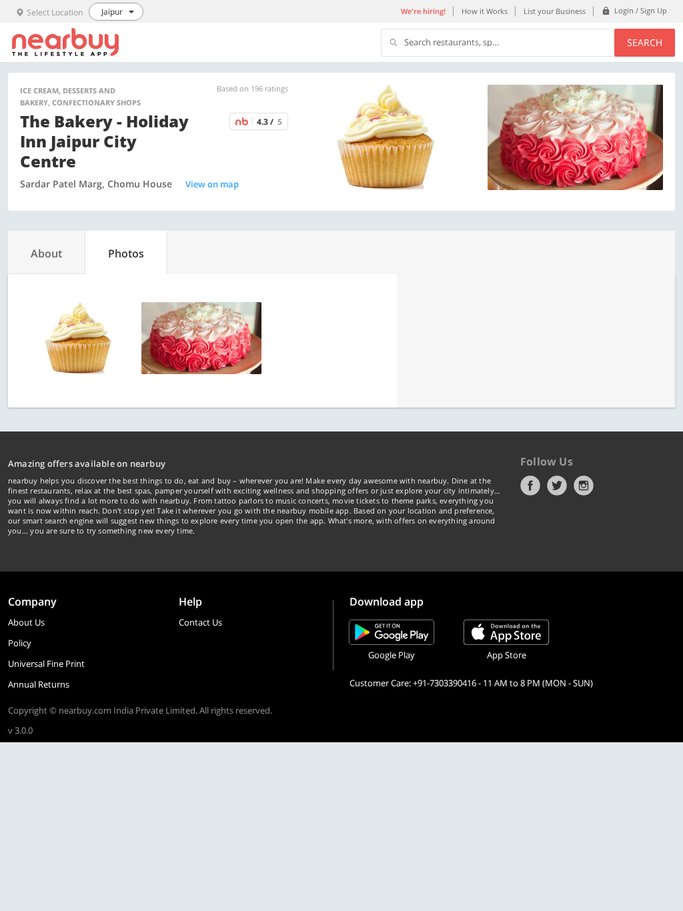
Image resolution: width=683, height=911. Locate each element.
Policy (19, 643)
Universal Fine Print (46, 664)
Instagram (584, 486)
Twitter (557, 486)
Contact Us (200, 622)
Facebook (530, 486)
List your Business (555, 11)
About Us (26, 622)
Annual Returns (38, 684)
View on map (212, 184)
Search (644, 42)
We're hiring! (423, 11)
